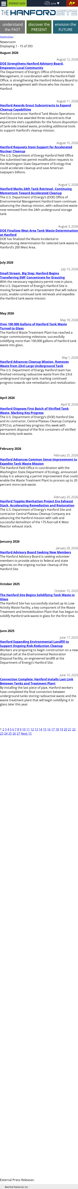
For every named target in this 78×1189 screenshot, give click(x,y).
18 (57, 729)
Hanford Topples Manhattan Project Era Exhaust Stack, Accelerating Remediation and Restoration (37, 503)
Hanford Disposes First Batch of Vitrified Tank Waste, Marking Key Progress (34, 411)
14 (40, 729)
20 (65, 729)
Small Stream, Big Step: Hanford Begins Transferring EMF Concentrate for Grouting (32, 275)
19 (61, 729)
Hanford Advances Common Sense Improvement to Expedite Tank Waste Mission (38, 461)
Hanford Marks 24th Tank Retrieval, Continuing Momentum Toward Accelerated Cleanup (36, 191)
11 (28, 729)
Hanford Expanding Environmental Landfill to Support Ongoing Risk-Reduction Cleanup (34, 644)
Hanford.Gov (6, 36)
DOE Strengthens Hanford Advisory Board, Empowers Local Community (32, 65)
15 (44, 729)
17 (53, 729)
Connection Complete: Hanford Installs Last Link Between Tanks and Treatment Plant (36, 681)
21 (69, 729)
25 (10, 733)
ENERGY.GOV (17, 3)
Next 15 (26, 733)
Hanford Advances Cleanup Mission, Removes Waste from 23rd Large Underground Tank (34, 364)
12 (32, 729)
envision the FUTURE (65, 27)
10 (24, 729)
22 (74, 729)
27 (18, 733)
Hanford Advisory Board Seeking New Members (35, 552)
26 (14, 733)
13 (36, 729)
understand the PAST (12, 27)
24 (6, 733)
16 (49, 729)
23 (1, 733)
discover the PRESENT (39, 27)
